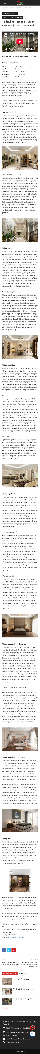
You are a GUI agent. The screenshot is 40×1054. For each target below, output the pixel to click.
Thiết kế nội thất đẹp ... (23, 999)
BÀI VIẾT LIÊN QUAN (9, 974)
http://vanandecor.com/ (16, 937)
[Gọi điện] (32, 1028)
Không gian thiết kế (15, 7)
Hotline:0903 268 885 (13, 1042)
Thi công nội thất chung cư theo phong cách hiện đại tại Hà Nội (29, 964)
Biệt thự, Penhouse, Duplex (13, 17)
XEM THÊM (22, 974)
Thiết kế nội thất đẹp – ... (23, 979)
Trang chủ (5, 7)
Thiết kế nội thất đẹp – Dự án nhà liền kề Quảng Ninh (10, 963)
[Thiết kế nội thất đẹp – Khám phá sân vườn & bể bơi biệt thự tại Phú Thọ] (7, 1001)
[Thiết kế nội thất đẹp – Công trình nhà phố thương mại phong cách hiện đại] (7, 991)
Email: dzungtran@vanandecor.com (18, 1039)
